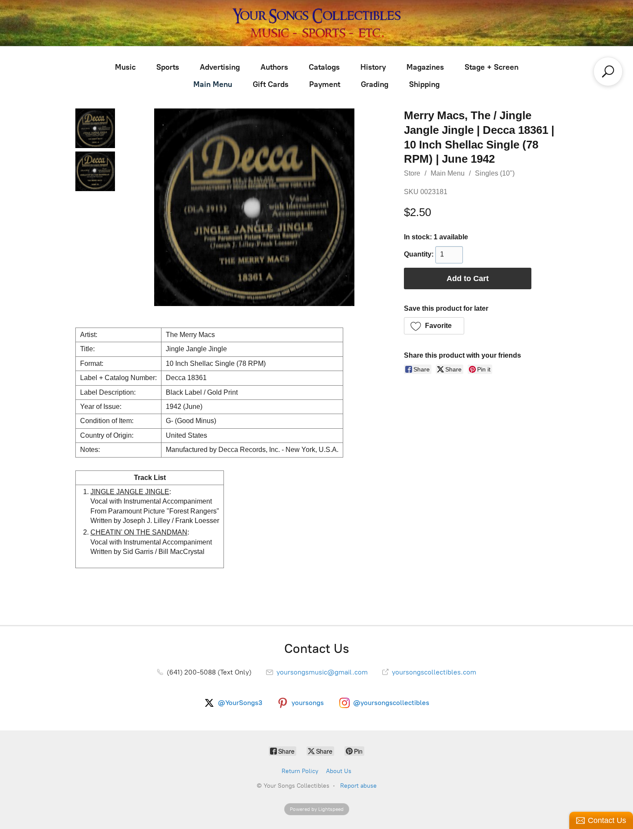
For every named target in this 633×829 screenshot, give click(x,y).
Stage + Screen (491, 67)
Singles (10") (495, 173)
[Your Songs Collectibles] (316, 23)
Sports (167, 67)
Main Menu (212, 84)
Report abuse (358, 785)
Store (412, 173)
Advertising (220, 67)
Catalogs (324, 67)
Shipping (424, 84)
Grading (374, 84)
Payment (324, 84)
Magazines (425, 67)
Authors (274, 67)
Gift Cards (271, 84)
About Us (338, 771)
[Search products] (608, 71)
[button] (434, 325)
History (373, 67)
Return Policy (300, 771)
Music (125, 67)
